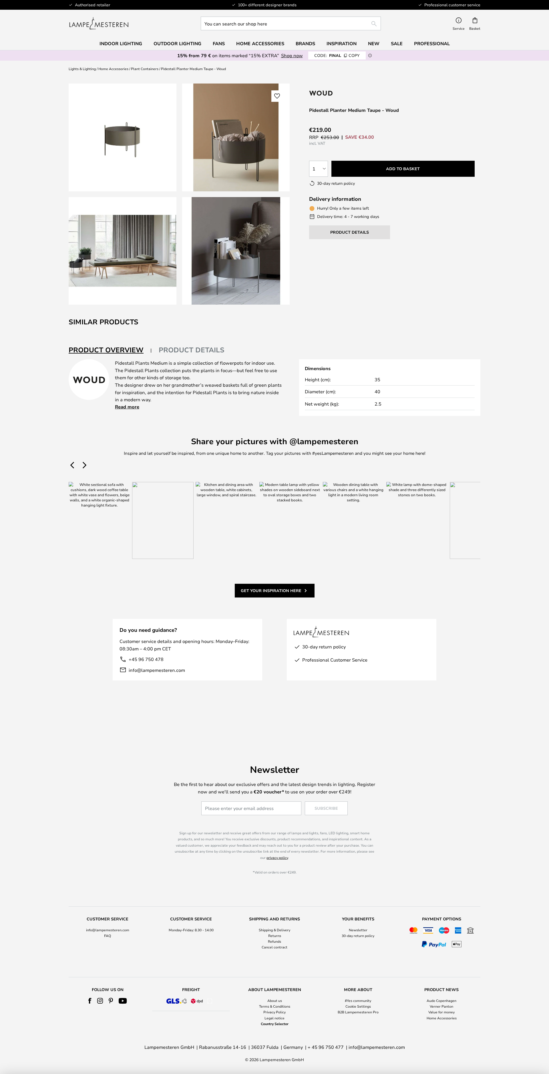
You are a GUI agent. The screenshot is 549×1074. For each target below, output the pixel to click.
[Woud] (345, 92)
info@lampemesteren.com (157, 670)
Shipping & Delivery (274, 930)
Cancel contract (274, 947)
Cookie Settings (358, 1006)
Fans (219, 43)
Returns (274, 935)
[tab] (110, 350)
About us (274, 1000)
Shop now (292, 55)
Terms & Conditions (274, 1006)
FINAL (337, 55)
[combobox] (291, 23)
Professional (432, 43)
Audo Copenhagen (441, 1000)
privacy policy (277, 857)
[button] (122, 251)
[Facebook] (90, 1001)
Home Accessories (113, 68)
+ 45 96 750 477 (326, 1047)
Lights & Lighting (82, 68)
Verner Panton (441, 1006)
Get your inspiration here (271, 590)
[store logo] (99, 23)
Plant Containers (144, 68)
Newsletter (358, 930)
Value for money (441, 1012)
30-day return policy (358, 935)
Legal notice (274, 1018)
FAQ (107, 935)
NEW (373, 43)
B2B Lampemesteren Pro (358, 1012)
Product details (191, 350)
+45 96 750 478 (146, 659)
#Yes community (358, 1000)
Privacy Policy (274, 1012)
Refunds (274, 941)
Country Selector (275, 1023)
